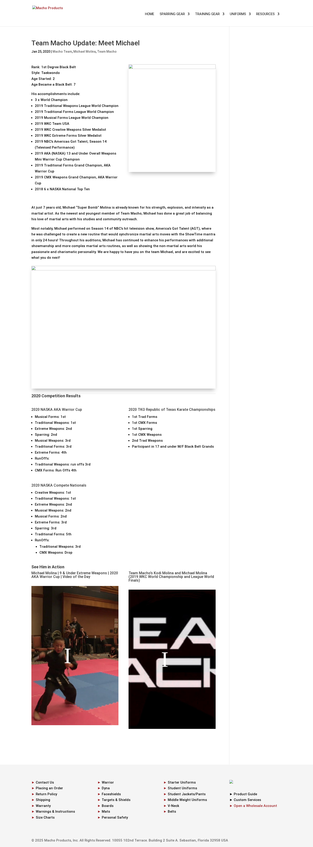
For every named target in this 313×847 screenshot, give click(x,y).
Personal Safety (115, 817)
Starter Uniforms (182, 782)
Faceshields (111, 794)
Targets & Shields (116, 800)
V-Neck (173, 806)
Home (149, 14)
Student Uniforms (182, 788)
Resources (265, 14)
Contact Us (45, 782)
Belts (172, 811)
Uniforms (238, 14)
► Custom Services (245, 800)
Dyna (106, 788)
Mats (106, 811)
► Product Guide (243, 794)
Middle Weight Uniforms (187, 800)
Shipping (43, 800)
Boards (107, 806)
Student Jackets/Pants (187, 794)
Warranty (43, 806)
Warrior (108, 782)
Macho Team (62, 51)
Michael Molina (84, 51)
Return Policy (46, 794)
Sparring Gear (172, 14)
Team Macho (107, 51)
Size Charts (45, 817)
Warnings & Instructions (55, 811)
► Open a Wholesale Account (253, 806)
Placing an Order (49, 788)
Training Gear (207, 14)
